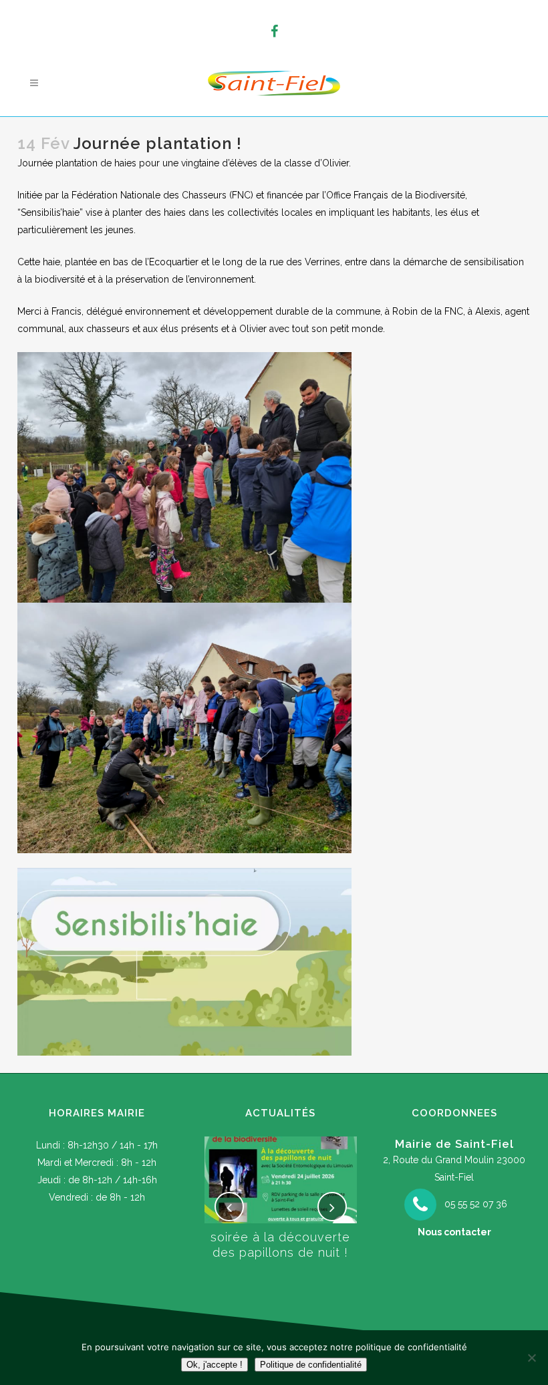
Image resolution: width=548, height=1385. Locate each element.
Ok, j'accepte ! (214, 1365)
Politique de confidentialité (311, 1365)
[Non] (531, 1357)
